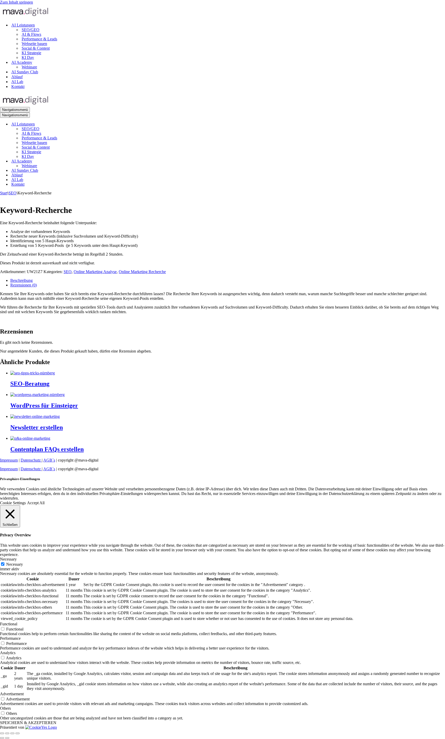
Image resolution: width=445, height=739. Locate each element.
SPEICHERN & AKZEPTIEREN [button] (28, 722)
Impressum (9, 460)
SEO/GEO (30, 30)
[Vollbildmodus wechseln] (7, 733)
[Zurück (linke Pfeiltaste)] (2, 738)
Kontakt (17, 86)
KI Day (28, 57)
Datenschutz (31, 460)
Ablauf (17, 77)
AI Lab (17, 81)
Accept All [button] (36, 503)
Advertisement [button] (12, 694)
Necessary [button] (8, 559)
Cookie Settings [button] (13, 503)
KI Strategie (31, 53)
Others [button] (5, 708)
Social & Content (36, 48)
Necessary (14, 564)
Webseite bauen (34, 43)
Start (3, 193)
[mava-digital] (222, 12)
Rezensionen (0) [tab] (23, 285)
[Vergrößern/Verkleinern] (2, 733)
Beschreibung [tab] (21, 280)
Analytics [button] (7, 653)
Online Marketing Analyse (95, 271)
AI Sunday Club (24, 72)
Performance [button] (10, 638)
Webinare (29, 67)
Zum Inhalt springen (16, 2)
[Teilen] (12, 733)
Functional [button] (8, 624)
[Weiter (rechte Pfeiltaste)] (7, 738)
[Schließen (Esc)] (17, 733)
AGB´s (49, 460)
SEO (12, 193)
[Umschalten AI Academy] (90, 161)
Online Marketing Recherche (142, 271)
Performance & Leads (39, 39)
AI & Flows (31, 34)
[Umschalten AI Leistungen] (90, 124)
